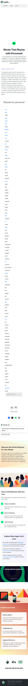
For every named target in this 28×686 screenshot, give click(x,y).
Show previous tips (5, 434)
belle (6, 227)
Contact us (13, 683)
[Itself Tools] (14, 665)
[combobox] (14, 394)
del (5, 302)
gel (5, 164)
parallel (7, 129)
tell (5, 124)
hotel (6, 167)
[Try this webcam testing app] (14, 574)
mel (6, 282)
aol (5, 319)
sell (6, 138)
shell (6, 121)
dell (6, 215)
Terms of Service (11, 681)
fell (5, 144)
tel (5, 261)
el (5, 221)
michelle (7, 388)
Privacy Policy (19, 681)
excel (6, 135)
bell (6, 132)
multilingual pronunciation (9, 556)
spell (6, 118)
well (6, 112)
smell (6, 149)
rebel (6, 155)
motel (6, 273)
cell (6, 109)
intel (6, 181)
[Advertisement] (14, 22)
